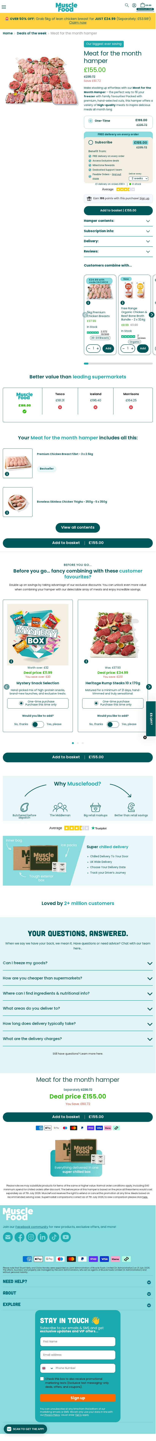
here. (145, 1197)
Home (8, 33)
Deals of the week (31, 33)
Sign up (144, 198)
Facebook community (31, 1227)
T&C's (78, 1415)
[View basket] (142, 5)
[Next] (151, 314)
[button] (25, 1429)
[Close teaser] (145, 737)
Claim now (78, 23)
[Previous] (85, 314)
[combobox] (47, 1368)
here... (77, 948)
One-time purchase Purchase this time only (41, 703)
